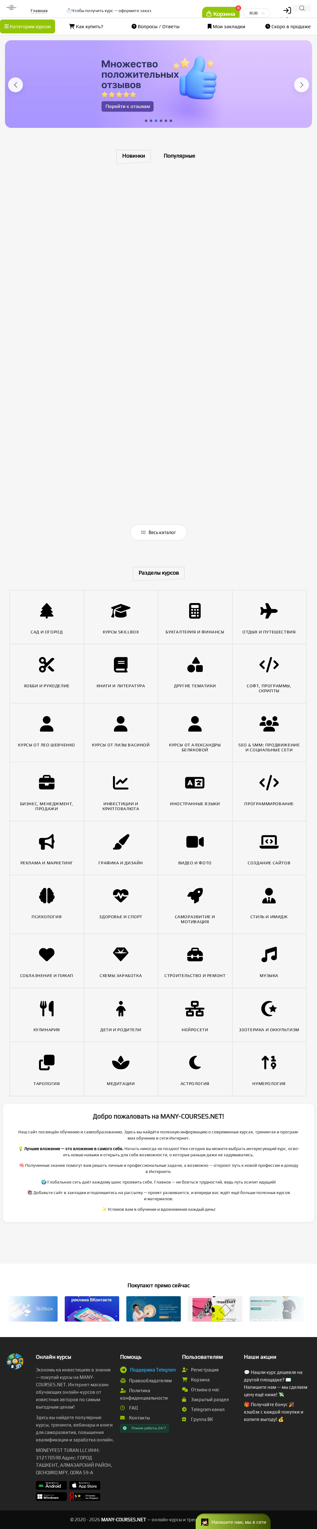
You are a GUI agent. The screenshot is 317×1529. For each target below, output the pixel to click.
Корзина (200, 1379)
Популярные (179, 155)
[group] (158, 84)
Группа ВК (201, 1419)
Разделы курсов (159, 572)
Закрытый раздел (209, 1399)
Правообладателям (150, 1380)
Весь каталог (162, 532)
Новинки (133, 155)
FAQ (133, 1407)
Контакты (139, 1417)
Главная (39, 10)
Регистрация (204, 1369)
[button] (15, 84)
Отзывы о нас (204, 1389)
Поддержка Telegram (153, 1369)
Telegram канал (207, 1409)
